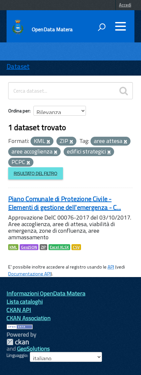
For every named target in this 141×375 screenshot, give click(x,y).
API (111, 266)
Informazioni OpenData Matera (46, 293)
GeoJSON (29, 247)
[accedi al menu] (120, 26)
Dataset (18, 66)
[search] (123, 91)
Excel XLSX (59, 247)
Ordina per (19, 110)
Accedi (125, 5)
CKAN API (19, 309)
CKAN (18, 342)
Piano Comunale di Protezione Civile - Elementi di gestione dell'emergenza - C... (64, 203)
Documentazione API (29, 273)
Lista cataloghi (25, 301)
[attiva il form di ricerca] (102, 27)
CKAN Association (28, 318)
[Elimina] (48, 141)
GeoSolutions (33, 348)
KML (13, 247)
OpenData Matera (52, 29)
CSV (76, 247)
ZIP (43, 247)
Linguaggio (17, 355)
